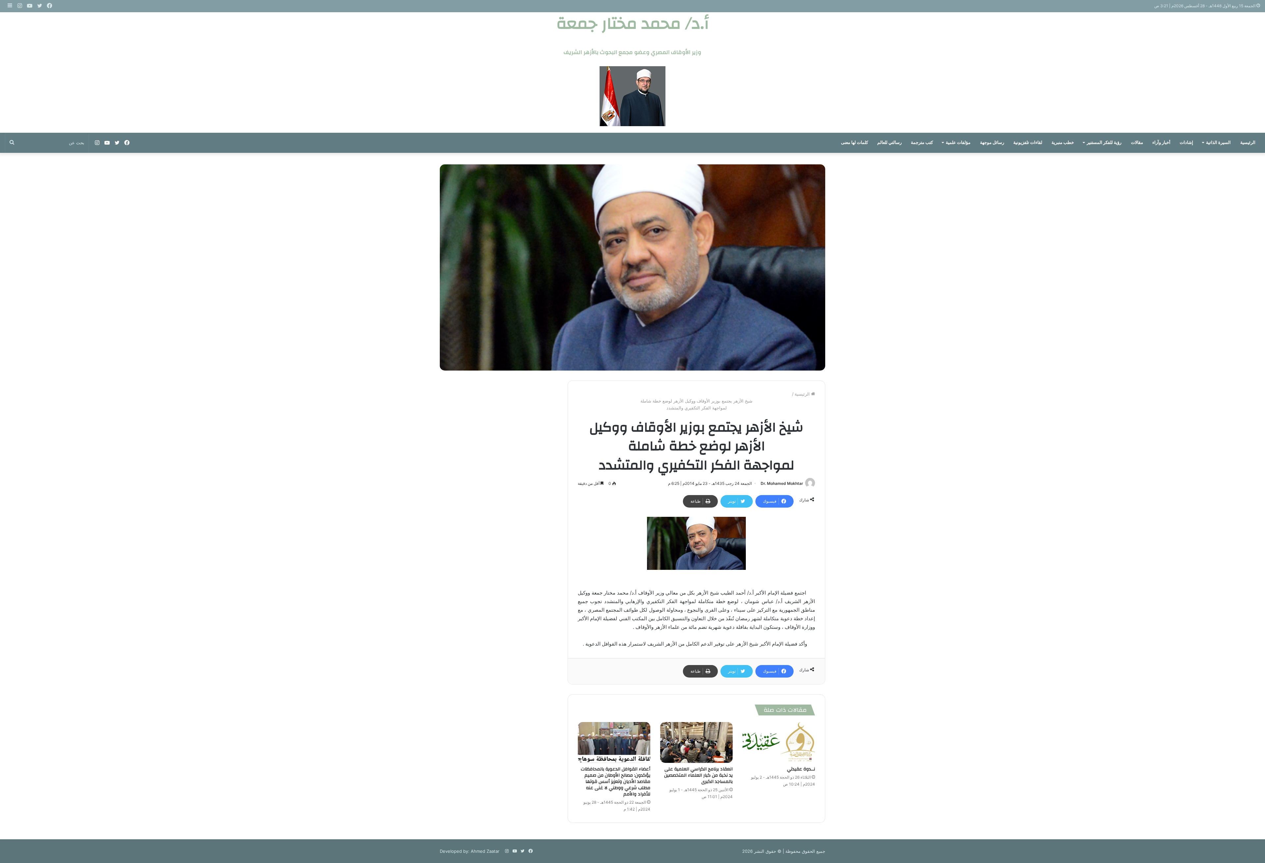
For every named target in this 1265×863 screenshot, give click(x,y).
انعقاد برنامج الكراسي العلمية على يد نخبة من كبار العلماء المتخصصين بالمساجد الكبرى (698, 775)
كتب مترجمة (922, 142)
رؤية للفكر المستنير (1104, 142)
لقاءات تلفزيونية (1027, 142)
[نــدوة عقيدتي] (779, 742)
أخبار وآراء (1161, 142)
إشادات (1186, 142)
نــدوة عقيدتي (801, 769)
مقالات (1137, 142)
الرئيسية (1247, 142)
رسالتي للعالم (889, 142)
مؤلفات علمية (958, 142)
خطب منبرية (1063, 142)
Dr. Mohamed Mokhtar (782, 483)
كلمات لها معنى (854, 142)
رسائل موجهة (992, 142)
